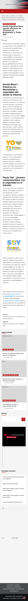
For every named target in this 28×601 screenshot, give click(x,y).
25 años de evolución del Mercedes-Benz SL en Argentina (13, 477)
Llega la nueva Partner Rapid (10, 483)
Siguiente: (13, 323)
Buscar (4, 413)
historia (5, 349)
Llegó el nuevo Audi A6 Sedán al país (12, 502)
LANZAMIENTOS (14, 375)
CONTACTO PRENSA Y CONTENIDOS (13, 589)
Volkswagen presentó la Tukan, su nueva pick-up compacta (13, 489)
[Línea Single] (14, 546)
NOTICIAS (12, 24)
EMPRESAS (6, 24)
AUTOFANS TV (14, 591)
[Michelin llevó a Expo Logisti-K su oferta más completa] (14, 368)
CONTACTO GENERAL (13, 585)
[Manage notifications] (24, 597)
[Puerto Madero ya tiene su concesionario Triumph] (14, 394)
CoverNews (13, 598)
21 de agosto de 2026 (8, 408)
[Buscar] (23, 419)
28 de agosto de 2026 (8, 357)
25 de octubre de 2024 (8, 37)
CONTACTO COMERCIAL (13, 587)
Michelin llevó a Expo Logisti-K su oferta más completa (13, 496)
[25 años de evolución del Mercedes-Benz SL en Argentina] (14, 343)
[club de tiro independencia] (14, 519)
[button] (3, 11)
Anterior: (14, 316)
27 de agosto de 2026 (8, 382)
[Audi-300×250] (14, 436)
